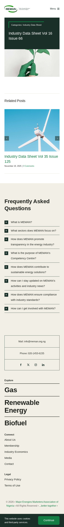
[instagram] (36, 364)
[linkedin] (43, 364)
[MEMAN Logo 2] (17, 6)
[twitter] (28, 364)
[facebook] (21, 364)
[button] (6, 138)
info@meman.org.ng (35, 341)
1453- (36, 353)
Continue (48, 520)
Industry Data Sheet (32, 25)
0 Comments (28, 166)
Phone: (24, 353)
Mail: (21, 341)
